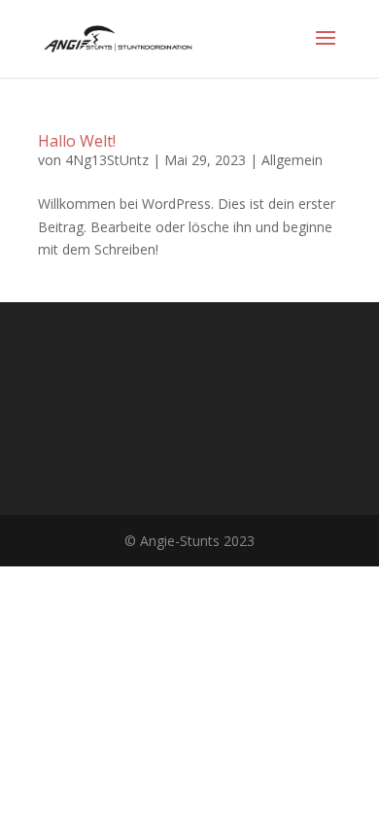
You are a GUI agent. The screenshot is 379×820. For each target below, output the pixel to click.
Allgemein (292, 160)
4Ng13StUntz (107, 160)
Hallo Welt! (77, 141)
